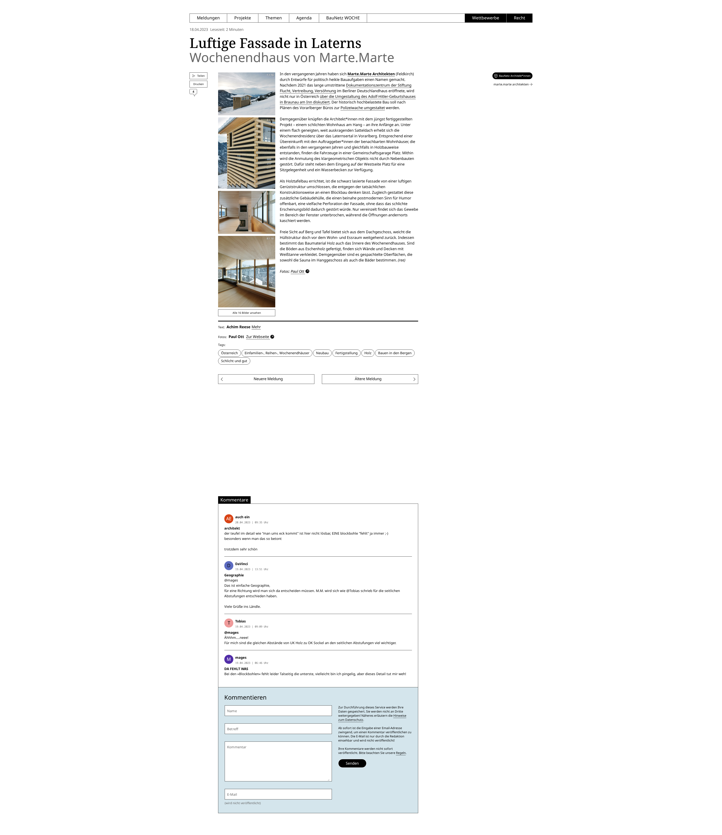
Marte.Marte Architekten (371, 73)
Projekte (242, 18)
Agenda (304, 18)
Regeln (401, 753)
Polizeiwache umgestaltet (363, 107)
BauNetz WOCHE (343, 18)
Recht (519, 18)
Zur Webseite (257, 336)
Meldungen (208, 18)
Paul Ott (297, 271)
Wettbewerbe (485, 18)
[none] (512, 75)
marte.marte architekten (511, 84)
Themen (273, 18)
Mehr (256, 326)
